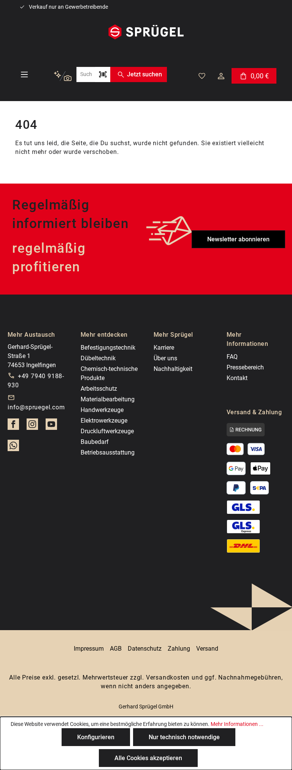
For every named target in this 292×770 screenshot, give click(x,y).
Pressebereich (245, 367)
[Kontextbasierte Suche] (62, 76)
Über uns (165, 358)
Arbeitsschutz (99, 388)
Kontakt (237, 378)
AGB (116, 648)
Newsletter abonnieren (238, 239)
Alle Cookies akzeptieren (148, 758)
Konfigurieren (95, 737)
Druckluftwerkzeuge (107, 431)
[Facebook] (13, 426)
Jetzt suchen (144, 74)
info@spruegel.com (36, 407)
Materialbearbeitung (108, 399)
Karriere (164, 347)
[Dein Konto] (221, 76)
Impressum (89, 648)
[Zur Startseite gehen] (146, 32)
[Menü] (24, 74)
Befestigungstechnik (108, 347)
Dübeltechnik (98, 358)
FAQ (232, 356)
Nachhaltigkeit (173, 368)
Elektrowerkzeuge (104, 420)
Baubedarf (95, 441)
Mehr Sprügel (173, 334)
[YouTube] (51, 426)
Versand (207, 648)
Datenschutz (145, 648)
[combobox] (85, 74)
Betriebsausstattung (108, 452)
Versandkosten (168, 677)
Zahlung (179, 648)
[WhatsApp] (13, 448)
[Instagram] (32, 426)
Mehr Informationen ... (237, 724)
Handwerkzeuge (102, 410)
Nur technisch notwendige (184, 737)
